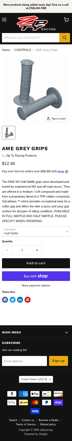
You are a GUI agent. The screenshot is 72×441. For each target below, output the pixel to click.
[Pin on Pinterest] (28, 300)
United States (34, 379)
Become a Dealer (49, 420)
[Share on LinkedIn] (20, 300)
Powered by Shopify (36, 434)
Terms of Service (26, 424)
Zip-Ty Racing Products (21, 155)
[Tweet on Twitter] (13, 300)
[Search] (64, 37)
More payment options (36, 285)
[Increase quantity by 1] (37, 250)
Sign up (58, 361)
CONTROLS (22, 50)
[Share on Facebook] (5, 300)
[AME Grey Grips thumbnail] (8, 132)
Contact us (28, 420)
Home (6, 50)
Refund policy (48, 424)
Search (13, 420)
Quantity (7, 241)
